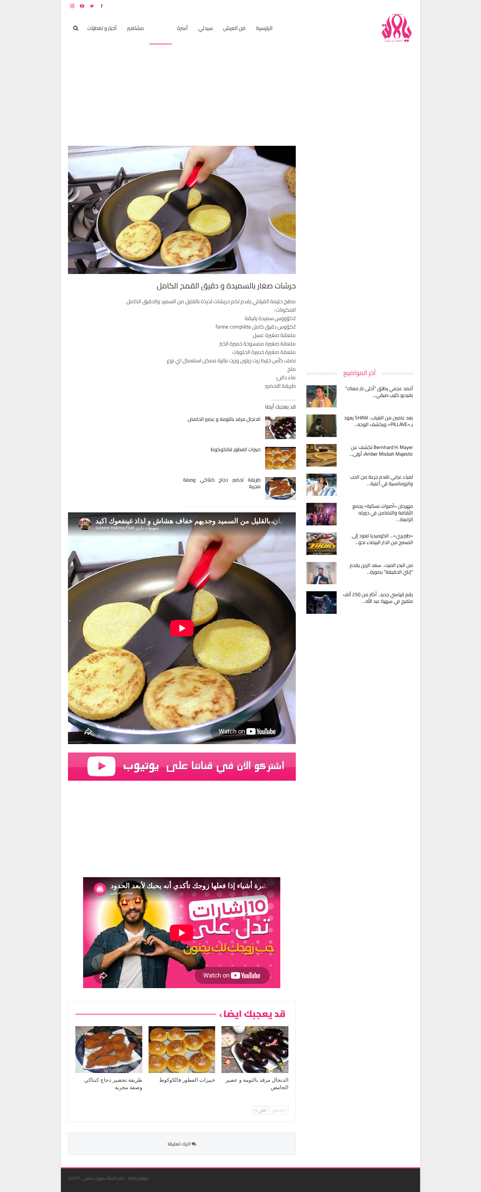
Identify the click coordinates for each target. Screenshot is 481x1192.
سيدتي (205, 28)
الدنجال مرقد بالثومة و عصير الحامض (224, 419)
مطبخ (161, 28)
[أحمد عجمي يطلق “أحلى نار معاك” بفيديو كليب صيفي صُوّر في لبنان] (321, 396)
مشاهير (135, 28)
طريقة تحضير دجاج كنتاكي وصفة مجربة (222, 483)
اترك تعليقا (180, 1144)
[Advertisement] (360, 251)
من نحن (407, 5)
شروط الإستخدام (345, 5)
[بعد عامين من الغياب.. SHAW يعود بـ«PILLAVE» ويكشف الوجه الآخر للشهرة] (321, 425)
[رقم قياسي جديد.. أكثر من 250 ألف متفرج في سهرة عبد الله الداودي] (321, 602)
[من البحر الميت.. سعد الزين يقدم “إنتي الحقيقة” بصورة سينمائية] (321, 573)
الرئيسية (264, 28)
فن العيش (234, 28)
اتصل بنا (368, 5)
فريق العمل (388, 5)
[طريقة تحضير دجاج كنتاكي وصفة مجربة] (280, 488)
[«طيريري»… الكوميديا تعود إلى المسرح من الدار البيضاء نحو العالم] (321, 543)
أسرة (182, 28)
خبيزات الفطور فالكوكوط (236, 449)
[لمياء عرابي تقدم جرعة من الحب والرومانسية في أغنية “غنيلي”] (321, 485)
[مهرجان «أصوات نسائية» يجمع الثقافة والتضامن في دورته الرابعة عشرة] (321, 514)
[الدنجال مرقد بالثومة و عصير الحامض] (280, 428)
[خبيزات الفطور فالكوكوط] (280, 458)
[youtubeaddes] (182, 766)
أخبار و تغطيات (102, 28)
